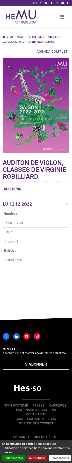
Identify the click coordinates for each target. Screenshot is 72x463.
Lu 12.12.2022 (17, 204)
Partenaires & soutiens (36, 410)
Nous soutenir (16, 405)
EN (40, 3)
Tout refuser (37, 458)
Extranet (21, 437)
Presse (38, 405)
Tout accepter (13, 458)
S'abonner (36, 364)
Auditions (12, 189)
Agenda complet (52, 51)
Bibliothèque (45, 437)
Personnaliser (60, 458)
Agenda (16, 37)
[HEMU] (23, 16)
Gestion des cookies (36, 423)
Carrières (57, 405)
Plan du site (36, 414)
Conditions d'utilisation (36, 419)
